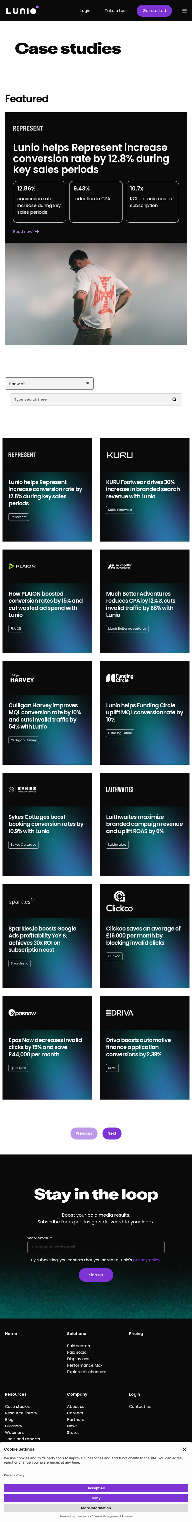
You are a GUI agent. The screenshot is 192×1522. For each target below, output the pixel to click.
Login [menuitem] (134, 1394)
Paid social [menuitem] (77, 1352)
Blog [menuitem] (9, 1419)
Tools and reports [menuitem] (22, 1439)
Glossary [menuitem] (13, 1426)
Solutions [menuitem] (76, 1333)
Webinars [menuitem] (14, 1432)
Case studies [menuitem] (17, 1406)
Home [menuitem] (11, 1333)
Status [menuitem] (73, 1432)
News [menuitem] (72, 1426)
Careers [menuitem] (75, 1413)
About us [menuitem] (75, 1406)
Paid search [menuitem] (78, 1346)
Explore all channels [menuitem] (86, 1372)
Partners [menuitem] (75, 1419)
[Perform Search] (175, 399)
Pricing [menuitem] (136, 1333)
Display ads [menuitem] (78, 1359)
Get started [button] (154, 10)
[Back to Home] (22, 10)
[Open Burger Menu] (185, 10)
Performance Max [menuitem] (84, 1365)
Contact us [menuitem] (140, 1406)
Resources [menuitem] (15, 1394)
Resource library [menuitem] (21, 1413)
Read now (22, 231)
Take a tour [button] (116, 10)
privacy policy (146, 1260)
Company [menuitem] (77, 1394)
